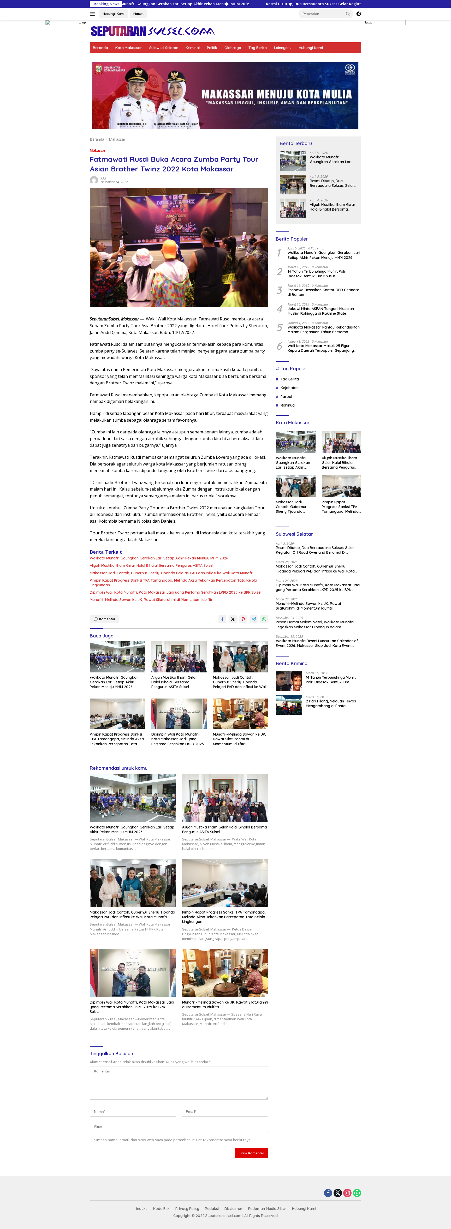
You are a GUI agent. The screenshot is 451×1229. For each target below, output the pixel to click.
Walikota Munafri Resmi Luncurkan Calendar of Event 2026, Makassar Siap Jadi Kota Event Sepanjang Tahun (317, 643)
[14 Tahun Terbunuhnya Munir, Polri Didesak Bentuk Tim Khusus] (289, 681)
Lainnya (281, 47)
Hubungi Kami (113, 13)
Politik (212, 47)
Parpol (286, 396)
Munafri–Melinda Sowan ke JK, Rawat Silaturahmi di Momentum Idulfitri (151, 599)
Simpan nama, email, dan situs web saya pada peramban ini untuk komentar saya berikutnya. (172, 1139)
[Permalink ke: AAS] (94, 179)
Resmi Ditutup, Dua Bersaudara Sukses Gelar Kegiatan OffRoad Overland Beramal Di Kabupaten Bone (263, 4)
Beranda (100, 47)
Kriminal (193, 47)
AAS (103, 178)
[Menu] (93, 13)
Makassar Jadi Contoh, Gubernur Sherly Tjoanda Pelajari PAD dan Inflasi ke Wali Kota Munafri (171, 573)
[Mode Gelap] (358, 13)
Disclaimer (233, 1208)
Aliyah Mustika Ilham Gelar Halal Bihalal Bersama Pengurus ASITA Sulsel (151, 565)
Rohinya (288, 405)
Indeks (141, 1208)
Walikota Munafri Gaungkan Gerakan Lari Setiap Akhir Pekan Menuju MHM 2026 (159, 558)
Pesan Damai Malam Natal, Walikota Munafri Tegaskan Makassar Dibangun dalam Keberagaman (315, 624)
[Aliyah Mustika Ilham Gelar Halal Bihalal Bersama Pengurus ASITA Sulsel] (179, 656)
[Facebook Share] (222, 619)
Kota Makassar (128, 47)
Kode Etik (161, 1208)
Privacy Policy (187, 1208)
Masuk (138, 13)
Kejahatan (290, 387)
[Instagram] (347, 1193)
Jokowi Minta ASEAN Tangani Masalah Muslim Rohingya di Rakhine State (321, 311)
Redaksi (212, 1208)
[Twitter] (338, 1193)
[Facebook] (328, 1193)
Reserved (269, 1215)
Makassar (98, 150)
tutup (82, 22)
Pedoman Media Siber (267, 1208)
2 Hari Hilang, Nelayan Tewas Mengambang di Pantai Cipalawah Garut (331, 703)
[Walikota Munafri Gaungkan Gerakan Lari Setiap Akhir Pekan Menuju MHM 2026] (117, 656)
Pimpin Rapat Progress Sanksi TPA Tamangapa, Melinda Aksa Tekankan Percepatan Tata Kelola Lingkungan (173, 582)
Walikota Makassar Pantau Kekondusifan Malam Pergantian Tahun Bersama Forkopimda (324, 329)
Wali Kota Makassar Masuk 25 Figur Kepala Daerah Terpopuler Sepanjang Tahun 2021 (321, 348)
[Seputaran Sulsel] (153, 30)
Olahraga (232, 47)
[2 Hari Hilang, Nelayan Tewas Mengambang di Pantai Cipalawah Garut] (289, 705)
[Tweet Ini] (233, 619)
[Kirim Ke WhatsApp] (264, 619)
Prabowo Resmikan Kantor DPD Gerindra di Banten (323, 292)
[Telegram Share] (254, 619)
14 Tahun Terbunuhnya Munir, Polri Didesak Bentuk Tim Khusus (317, 273)
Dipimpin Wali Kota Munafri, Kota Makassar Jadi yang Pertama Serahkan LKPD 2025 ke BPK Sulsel (175, 592)
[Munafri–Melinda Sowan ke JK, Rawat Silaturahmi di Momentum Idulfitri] (240, 714)
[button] (348, 13)
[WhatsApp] (357, 1193)
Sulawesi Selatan (163, 47)
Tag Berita (257, 47)
